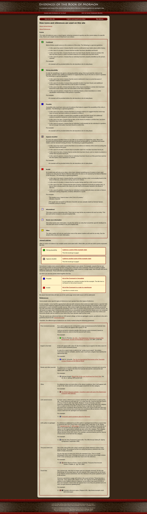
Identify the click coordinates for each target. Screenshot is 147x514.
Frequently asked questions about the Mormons (76, 416)
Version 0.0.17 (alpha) (73, 512)
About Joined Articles (45, 26)
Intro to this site (50, 19)
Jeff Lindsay (75, 426)
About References (44, 29)
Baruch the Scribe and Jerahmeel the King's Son (86, 376)
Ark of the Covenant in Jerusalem (73, 278)
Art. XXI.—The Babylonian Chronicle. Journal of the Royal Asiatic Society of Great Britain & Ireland (83, 338)
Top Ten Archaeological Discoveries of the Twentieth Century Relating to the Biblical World (83, 360)
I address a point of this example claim (74, 250)
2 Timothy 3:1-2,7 (91, 505)
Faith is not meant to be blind (76, 19)
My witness (99, 19)
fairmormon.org (64, 426)
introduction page (59, 317)
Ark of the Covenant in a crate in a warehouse (77, 287)
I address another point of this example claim (76, 258)
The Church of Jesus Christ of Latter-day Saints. (81, 509)
